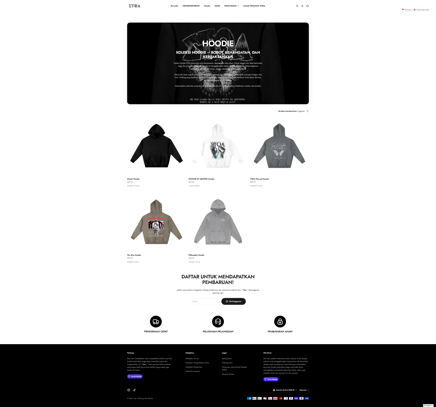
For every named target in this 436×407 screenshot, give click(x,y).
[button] (417, 10)
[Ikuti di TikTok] (134, 390)
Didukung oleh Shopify (145, 398)
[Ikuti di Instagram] (128, 390)
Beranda (174, 6)
